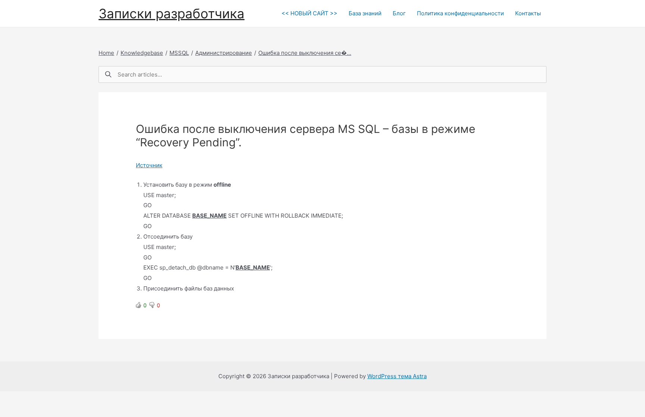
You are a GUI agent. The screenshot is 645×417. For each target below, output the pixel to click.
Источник (149, 165)
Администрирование (223, 52)
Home (106, 52)
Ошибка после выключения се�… (304, 52)
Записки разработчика (171, 13)
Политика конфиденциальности (460, 13)
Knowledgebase (142, 52)
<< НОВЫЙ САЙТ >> (309, 13)
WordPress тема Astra (397, 376)
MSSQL (179, 52)
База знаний (365, 13)
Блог (399, 13)
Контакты (528, 13)
